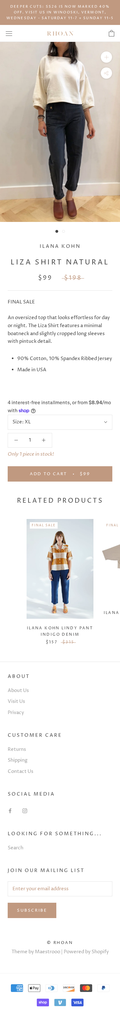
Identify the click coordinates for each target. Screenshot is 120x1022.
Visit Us (16, 701)
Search (15, 848)
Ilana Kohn (60, 246)
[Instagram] (24, 811)
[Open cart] (111, 33)
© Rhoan (60, 943)
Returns (17, 749)
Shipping (18, 760)
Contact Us (20, 771)
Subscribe (32, 910)
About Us (18, 690)
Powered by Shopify (86, 951)
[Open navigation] (9, 33)
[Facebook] (10, 811)
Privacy (16, 712)
